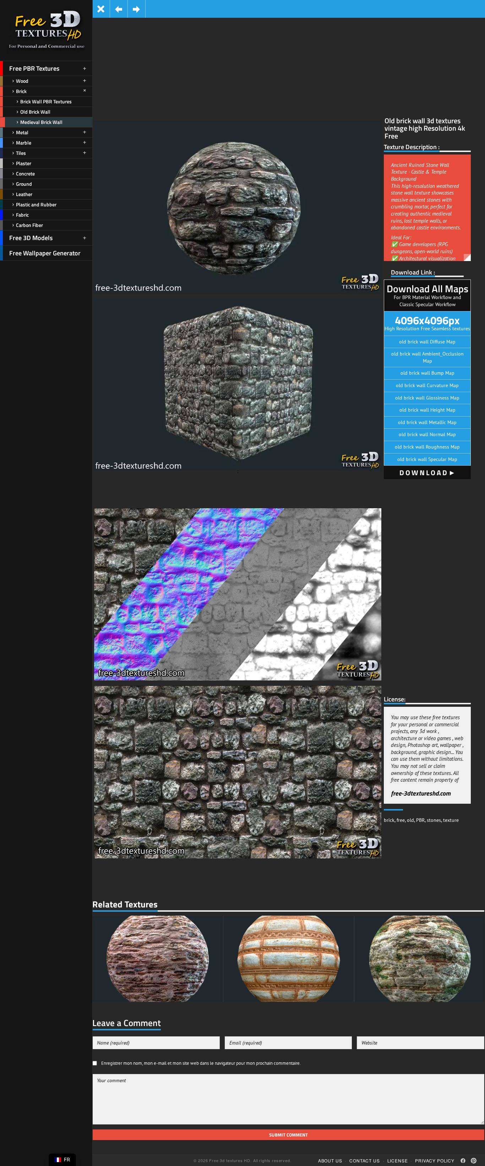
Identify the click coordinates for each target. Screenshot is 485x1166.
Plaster (23, 163)
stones (434, 820)
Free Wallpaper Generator (45, 253)
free (401, 820)
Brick (21, 91)
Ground (24, 184)
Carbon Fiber (29, 225)
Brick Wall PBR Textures (46, 101)
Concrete (25, 173)
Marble (23, 142)
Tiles (21, 153)
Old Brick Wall (35, 111)
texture (451, 820)
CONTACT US (364, 1160)
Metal (22, 132)
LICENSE (397, 1160)
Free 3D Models (31, 238)
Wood (22, 81)
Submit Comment (288, 1134)
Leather (24, 194)
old (410, 820)
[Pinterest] (473, 1161)
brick (389, 820)
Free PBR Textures (34, 68)
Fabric (22, 214)
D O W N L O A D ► (427, 472)
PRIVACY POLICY (434, 1160)
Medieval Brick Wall (41, 122)
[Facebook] (463, 1161)
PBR (420, 820)
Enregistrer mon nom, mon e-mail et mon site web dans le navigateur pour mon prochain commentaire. (201, 1063)
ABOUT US (330, 1160)
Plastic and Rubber (36, 204)
